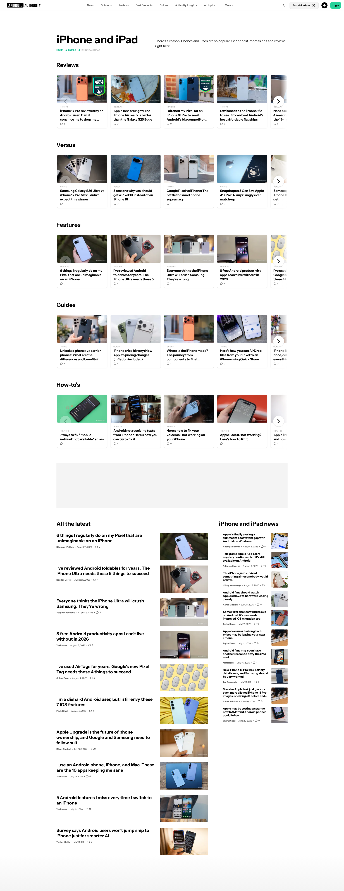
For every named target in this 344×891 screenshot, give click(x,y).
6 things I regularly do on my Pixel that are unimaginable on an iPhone (82, 261)
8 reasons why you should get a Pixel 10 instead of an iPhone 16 (136, 181)
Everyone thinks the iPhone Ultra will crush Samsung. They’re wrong (189, 261)
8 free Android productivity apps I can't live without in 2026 (242, 261)
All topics (209, 5)
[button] (172, 5)
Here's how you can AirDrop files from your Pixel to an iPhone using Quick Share (242, 341)
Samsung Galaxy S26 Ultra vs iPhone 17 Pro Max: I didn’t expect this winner (82, 181)
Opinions (106, 5)
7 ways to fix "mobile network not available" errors (82, 421)
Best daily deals (301, 5)
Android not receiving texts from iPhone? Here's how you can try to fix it (136, 421)
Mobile (72, 50)
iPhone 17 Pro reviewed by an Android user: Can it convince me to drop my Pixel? (82, 101)
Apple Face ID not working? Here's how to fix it (242, 421)
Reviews (124, 5)
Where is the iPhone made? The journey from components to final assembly (189, 341)
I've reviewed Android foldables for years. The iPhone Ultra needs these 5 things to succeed (136, 261)
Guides (164, 5)
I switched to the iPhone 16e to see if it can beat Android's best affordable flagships (242, 101)
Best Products (144, 5)
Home (59, 50)
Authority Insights (186, 5)
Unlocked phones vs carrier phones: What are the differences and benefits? (82, 341)
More (228, 5)
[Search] (283, 5)
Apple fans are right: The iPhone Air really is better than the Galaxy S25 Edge (136, 101)
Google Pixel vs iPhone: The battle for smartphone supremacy (189, 181)
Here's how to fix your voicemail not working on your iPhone (189, 421)
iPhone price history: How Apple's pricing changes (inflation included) (136, 341)
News (90, 5)
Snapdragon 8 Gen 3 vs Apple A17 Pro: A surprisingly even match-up (242, 181)
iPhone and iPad (91, 50)
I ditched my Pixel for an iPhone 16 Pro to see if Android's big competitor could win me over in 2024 (189, 101)
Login (336, 5)
